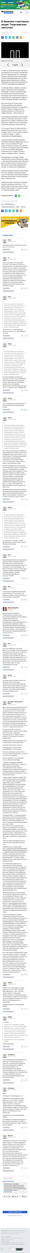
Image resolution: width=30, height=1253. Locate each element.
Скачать (26, 60)
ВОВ (17, 206)
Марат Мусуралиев (13, 607)
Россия (23, 206)
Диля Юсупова (5, 34)
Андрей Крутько (9, 204)
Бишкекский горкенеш (8, 206)
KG (21, 12)
